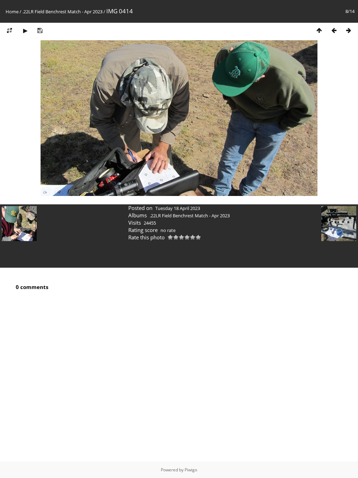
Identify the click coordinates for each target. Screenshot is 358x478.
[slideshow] (25, 30)
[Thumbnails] (319, 30)
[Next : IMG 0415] (348, 30)
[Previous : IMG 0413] (334, 30)
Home (12, 11)
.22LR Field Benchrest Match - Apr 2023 (62, 11)
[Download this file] (40, 30)
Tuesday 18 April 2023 (177, 208)
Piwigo (191, 470)
